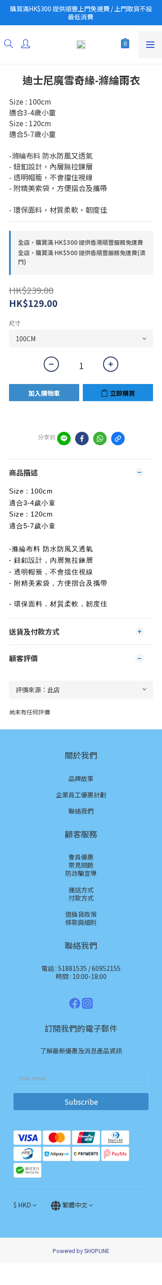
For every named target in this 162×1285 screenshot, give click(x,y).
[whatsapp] (100, 438)
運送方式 (81, 889)
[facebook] (82, 438)
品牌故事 (81, 778)
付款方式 (81, 897)
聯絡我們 (81, 810)
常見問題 (81, 864)
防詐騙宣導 (81, 873)
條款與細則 (81, 922)
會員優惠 (81, 856)
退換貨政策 (81, 914)
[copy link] (118, 438)
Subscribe (81, 1101)
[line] (64, 438)
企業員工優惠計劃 (81, 794)
